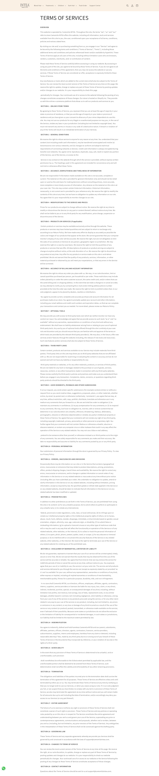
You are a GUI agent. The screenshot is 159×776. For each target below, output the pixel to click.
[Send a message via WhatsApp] (3, 768)
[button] (38, 5)
